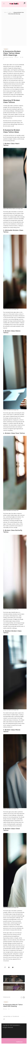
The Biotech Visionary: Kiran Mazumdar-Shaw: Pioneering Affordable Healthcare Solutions (15, 980)
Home (5, 12)
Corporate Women (14, 985)
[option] (14, 1004)
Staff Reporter (5, 57)
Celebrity (11, 976)
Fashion (10, 12)
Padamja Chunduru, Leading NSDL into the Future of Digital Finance (13, 988)
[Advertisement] (14, 31)
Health (17, 976)
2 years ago (11, 57)
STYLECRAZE (6, 960)
